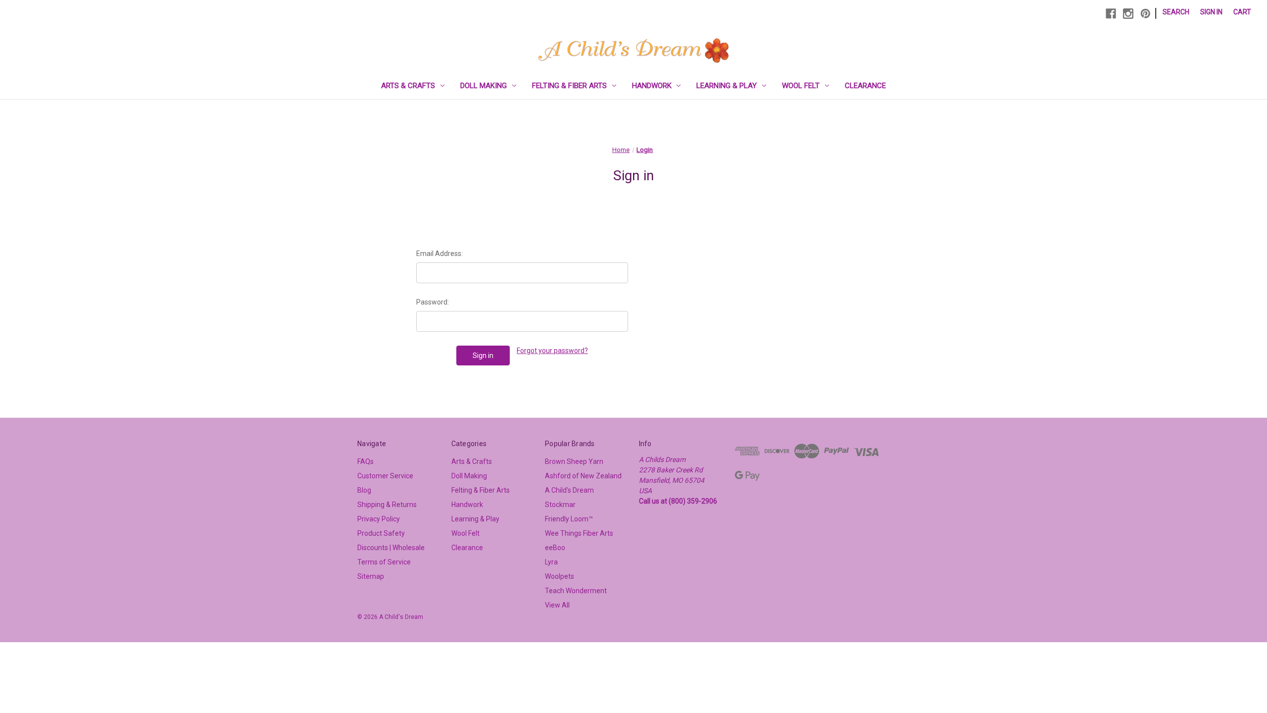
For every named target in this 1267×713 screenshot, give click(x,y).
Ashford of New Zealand (583, 476)
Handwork (652, 85)
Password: (432, 302)
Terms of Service (384, 562)
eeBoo (555, 548)
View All (557, 605)
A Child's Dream (569, 490)
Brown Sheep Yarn (574, 461)
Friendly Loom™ (569, 519)
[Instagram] (1128, 13)
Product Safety (381, 533)
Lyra (551, 562)
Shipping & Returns (387, 505)
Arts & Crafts (408, 85)
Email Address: (439, 253)
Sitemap (370, 576)
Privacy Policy (378, 519)
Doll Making (483, 85)
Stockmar (560, 505)
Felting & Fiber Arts (569, 85)
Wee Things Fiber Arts (579, 533)
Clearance (865, 85)
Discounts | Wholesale (391, 548)
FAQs (365, 461)
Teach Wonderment (576, 591)
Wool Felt (801, 85)
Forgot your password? (552, 351)
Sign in (1211, 12)
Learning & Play (726, 85)
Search (1176, 12)
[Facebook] (1111, 13)
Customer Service (385, 476)
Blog (364, 490)
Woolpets (559, 576)
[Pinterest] (1145, 13)
